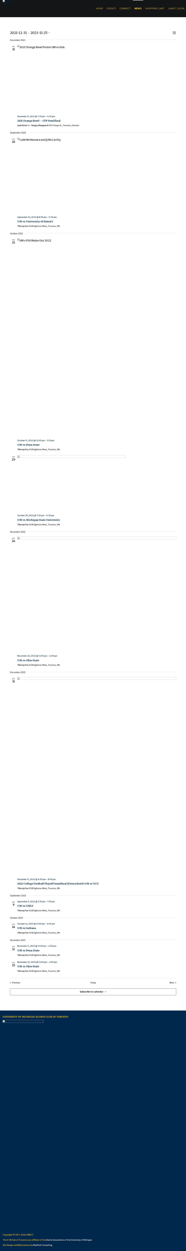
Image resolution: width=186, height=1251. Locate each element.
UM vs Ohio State (28, 660)
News (138, 8)
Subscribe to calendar (91, 991)
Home (99, 8)
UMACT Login (176, 8)
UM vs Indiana (26, 928)
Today (93, 982)
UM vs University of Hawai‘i (35, 221)
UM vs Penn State (28, 444)
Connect (125, 8)
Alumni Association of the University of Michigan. (69, 1240)
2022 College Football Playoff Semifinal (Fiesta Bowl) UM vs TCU (58, 883)
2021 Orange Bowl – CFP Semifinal (38, 120)
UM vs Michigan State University (38, 519)
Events (111, 8)
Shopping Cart (154, 8)
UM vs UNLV (25, 905)
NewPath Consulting (42, 1245)
